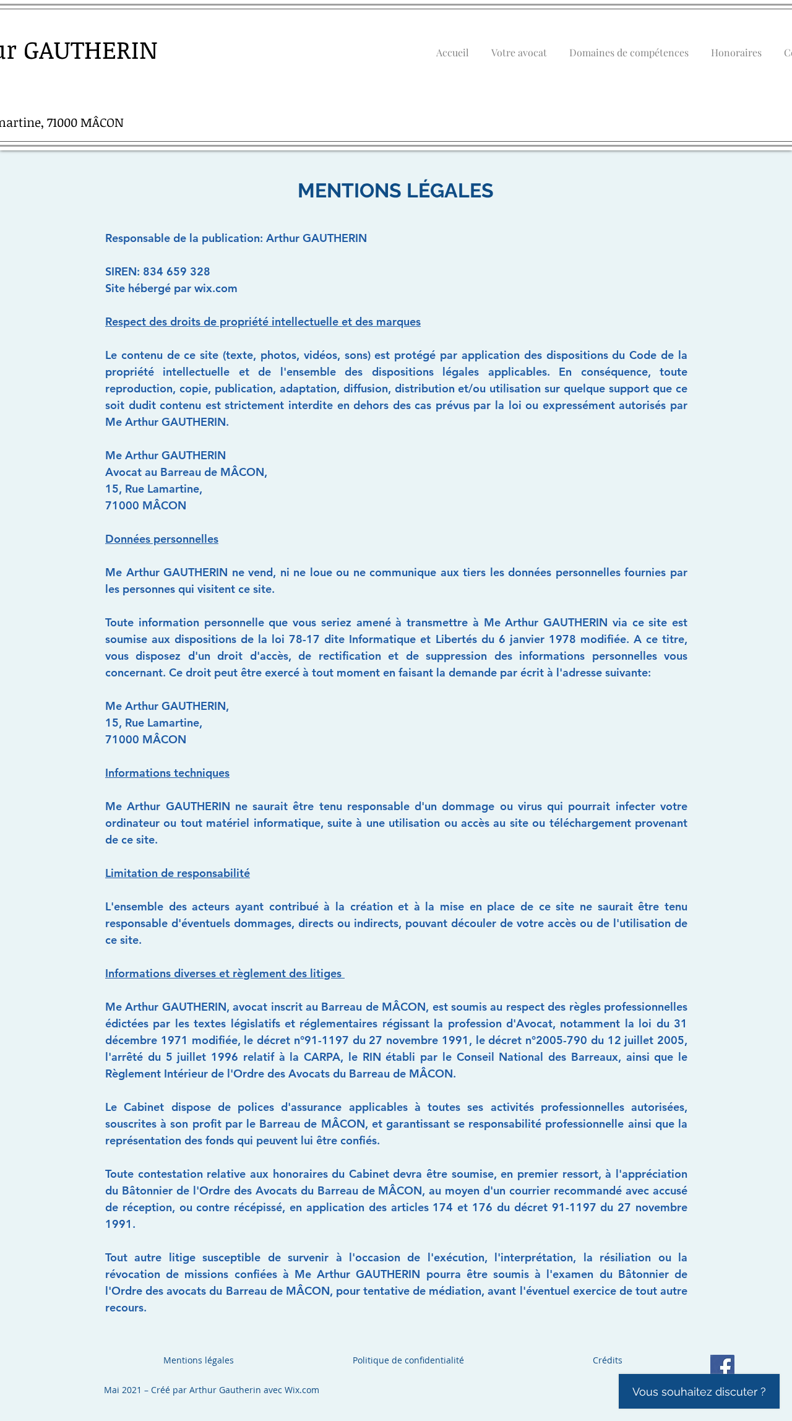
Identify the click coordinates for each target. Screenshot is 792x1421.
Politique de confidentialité (408, 1360)
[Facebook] (722, 1367)
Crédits (607, 1360)
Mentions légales (198, 1360)
